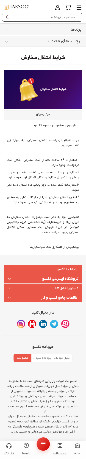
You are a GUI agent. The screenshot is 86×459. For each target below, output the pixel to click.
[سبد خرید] (69, 7)
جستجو (9, 17)
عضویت (22, 358)
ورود (57, 7)
